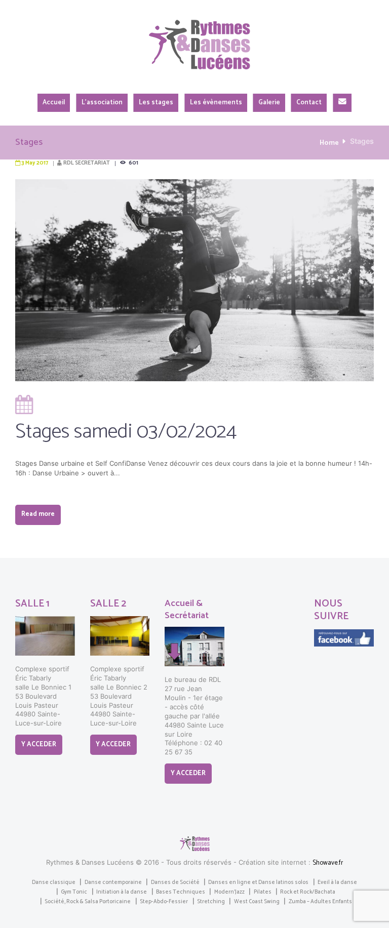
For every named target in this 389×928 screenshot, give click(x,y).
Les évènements (216, 102)
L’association (102, 102)
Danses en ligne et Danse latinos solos (258, 882)
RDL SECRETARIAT (86, 163)
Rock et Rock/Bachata (307, 892)
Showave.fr (328, 863)
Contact (309, 102)
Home (329, 143)
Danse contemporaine (113, 882)
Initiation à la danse (121, 892)
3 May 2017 (34, 163)
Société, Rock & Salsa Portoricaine (88, 901)
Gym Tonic (74, 892)
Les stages (156, 102)
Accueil (54, 102)
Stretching (211, 901)
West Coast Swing (257, 901)
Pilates (262, 892)
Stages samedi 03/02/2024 (126, 432)
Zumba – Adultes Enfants (320, 901)
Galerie (269, 102)
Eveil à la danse (337, 882)
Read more (38, 514)
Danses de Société (175, 882)
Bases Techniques (180, 892)
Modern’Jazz (229, 892)
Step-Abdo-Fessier (164, 901)
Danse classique (53, 882)
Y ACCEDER (38, 744)
